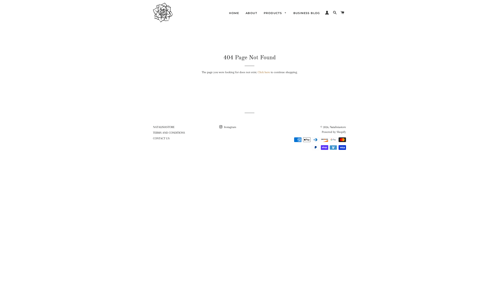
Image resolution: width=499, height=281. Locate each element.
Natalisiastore (338, 127)
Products (273, 13)
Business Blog (306, 13)
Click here (264, 72)
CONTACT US (161, 138)
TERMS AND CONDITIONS (169, 132)
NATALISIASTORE (163, 127)
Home (234, 13)
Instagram (229, 127)
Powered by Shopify (334, 132)
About (251, 13)
